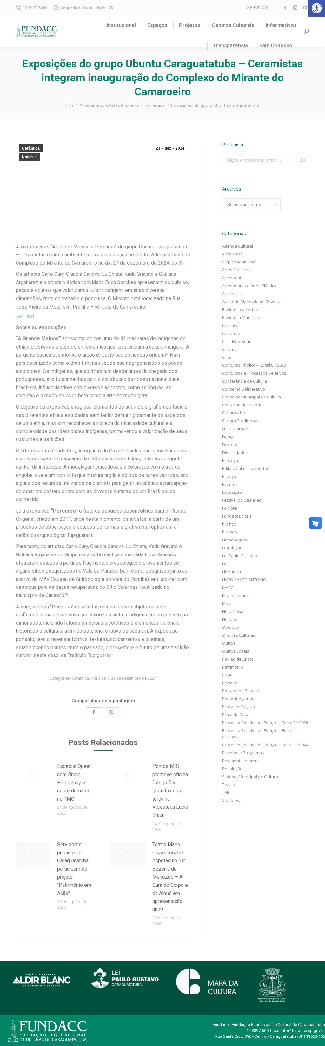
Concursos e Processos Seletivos (254, 373)
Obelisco (230, 627)
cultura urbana (236, 428)
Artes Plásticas (236, 270)
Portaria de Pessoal (241, 691)
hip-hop (229, 532)
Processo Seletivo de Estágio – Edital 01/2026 (265, 722)
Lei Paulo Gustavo (239, 556)
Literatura (231, 571)
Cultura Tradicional (240, 421)
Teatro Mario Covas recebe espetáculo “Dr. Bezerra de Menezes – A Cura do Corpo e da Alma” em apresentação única (170, 877)
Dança (228, 436)
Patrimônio (232, 667)
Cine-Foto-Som (236, 341)
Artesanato (233, 278)
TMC (226, 792)
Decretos (231, 444)
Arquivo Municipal (239, 262)
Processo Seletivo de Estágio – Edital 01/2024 (265, 745)
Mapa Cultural (235, 595)
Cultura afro (233, 413)
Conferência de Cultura (244, 381)
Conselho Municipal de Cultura (251, 397)
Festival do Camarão (242, 500)
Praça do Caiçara (238, 707)
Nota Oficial (233, 611)
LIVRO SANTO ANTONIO (244, 579)
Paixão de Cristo (238, 659)
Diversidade (234, 452)
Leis (226, 564)
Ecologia (230, 460)
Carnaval (231, 325)
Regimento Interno (240, 761)
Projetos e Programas (243, 753)
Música (229, 603)
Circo (227, 357)
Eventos (230, 484)
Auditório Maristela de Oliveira (251, 301)
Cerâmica (31, 148)
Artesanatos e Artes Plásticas (250, 286)
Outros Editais (235, 651)
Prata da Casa (235, 714)
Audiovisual (233, 293)
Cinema (229, 349)
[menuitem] (121, 25)
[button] (316, 8)
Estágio (229, 476)
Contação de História (242, 405)
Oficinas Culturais (239, 635)
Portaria (230, 683)
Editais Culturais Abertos (245, 468)
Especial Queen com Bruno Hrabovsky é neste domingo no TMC (74, 782)
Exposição (232, 492)
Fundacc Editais (237, 516)
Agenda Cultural (237, 246)
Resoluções (233, 768)
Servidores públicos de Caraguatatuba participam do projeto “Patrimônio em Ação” (74, 868)
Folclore (229, 508)
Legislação (232, 548)
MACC (227, 587)
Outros (228, 643)
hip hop (229, 524)
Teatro (228, 784)
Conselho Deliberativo (243, 389)
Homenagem (234, 540)
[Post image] (33, 776)
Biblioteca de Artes (240, 309)
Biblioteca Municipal (241, 317)
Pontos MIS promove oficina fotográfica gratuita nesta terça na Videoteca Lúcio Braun (170, 790)
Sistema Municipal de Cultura (250, 776)
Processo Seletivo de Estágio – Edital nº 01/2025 (259, 734)
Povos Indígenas (238, 699)
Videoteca (232, 800)
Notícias (29, 157)
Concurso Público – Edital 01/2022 (254, 365)
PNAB (227, 675)
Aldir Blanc (232, 254)
